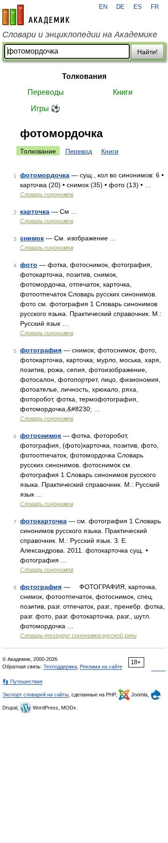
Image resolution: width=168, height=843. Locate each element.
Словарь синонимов (46, 194)
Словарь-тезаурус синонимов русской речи (78, 635)
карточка (34, 211)
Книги (123, 92)
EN (103, 7)
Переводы (46, 92)
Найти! (147, 52)
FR (155, 7)
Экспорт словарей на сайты (35, 694)
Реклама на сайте (101, 666)
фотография (41, 350)
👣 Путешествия (22, 681)
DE (120, 7)
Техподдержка (60, 666)
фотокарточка (43, 521)
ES (137, 7)
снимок (32, 238)
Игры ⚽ (45, 108)
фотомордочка (45, 175)
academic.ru (36, 15)
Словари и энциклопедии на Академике (79, 34)
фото (28, 264)
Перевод (78, 151)
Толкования (84, 76)
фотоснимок (40, 435)
